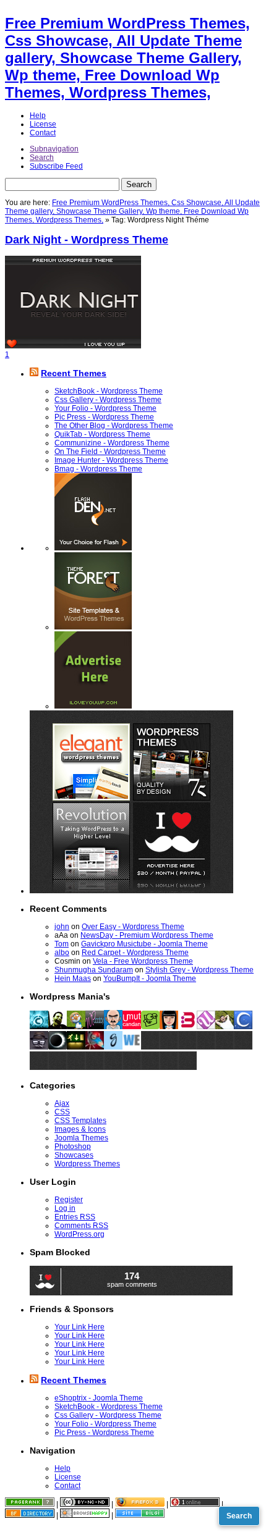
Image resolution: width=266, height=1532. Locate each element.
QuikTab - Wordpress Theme (102, 434)
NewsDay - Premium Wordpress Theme (146, 935)
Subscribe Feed (56, 166)
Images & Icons (80, 1129)
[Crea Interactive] (39, 1026)
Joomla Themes (81, 1138)
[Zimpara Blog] (113, 1026)
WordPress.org (79, 1234)
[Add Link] (150, 1047)
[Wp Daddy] (94, 1026)
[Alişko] (94, 1047)
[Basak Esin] (187, 1026)
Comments (81, 1225)
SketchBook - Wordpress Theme (108, 391)
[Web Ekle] (131, 1047)
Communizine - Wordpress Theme (111, 443)
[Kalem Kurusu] (76, 1047)
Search (42, 157)
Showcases (73, 1155)
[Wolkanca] (224, 1026)
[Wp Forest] (76, 1026)
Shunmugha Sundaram (93, 970)
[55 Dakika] (243, 1026)
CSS (62, 1112)
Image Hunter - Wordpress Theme (111, 460)
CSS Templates (80, 1120)
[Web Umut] (206, 1026)
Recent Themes (73, 373)
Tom (61, 944)
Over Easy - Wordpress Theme (133, 926)
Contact (43, 132)
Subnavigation (54, 149)
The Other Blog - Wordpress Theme (113, 425)
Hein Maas (72, 978)
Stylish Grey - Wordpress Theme (199, 970)
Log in (64, 1208)
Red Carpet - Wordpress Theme (135, 952)
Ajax (61, 1103)
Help (38, 115)
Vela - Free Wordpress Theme (143, 961)
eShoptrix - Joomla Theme (98, 1398)
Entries (74, 1217)
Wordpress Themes (87, 1164)
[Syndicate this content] (34, 373)
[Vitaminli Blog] (39, 1047)
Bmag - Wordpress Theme (98, 469)
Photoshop (72, 1146)
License (43, 124)
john (61, 926)
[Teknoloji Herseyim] (57, 1026)
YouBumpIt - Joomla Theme (149, 978)
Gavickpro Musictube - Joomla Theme (144, 944)
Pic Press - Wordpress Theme (104, 417)
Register (68, 1199)
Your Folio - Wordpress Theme (105, 408)
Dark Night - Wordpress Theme (86, 240)
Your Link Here (79, 1327)
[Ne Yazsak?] (150, 1026)
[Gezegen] (57, 1047)
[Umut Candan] (131, 1026)
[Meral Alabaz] (169, 1026)
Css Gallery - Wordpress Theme (107, 399)
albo (61, 952)
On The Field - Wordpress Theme (110, 451)
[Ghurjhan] (113, 1047)
